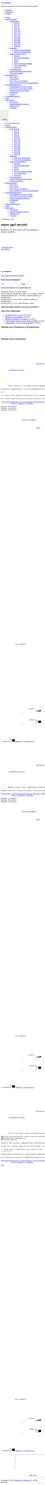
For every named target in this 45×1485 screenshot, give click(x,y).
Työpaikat (13, 108)
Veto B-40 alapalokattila (22, 52)
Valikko (4, 119)
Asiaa (7, 98)
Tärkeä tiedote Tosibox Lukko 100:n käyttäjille (21, 321)
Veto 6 (16, 60)
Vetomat (17, 56)
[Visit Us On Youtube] (19, 335)
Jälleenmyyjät (14, 106)
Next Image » (5, 249)
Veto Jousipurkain (20, 65)
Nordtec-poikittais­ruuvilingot (19, 90)
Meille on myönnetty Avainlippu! (16, 319)
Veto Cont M (14, 79)
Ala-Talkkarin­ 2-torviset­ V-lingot (21, 87)
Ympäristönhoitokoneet (13, 85)
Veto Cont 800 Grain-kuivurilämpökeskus (24, 83)
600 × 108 (21, 230)
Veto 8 (16, 62)
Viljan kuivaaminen (16, 73)
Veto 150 (17, 35)
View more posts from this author (12, 275)
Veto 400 (17, 40)
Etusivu (7, 17)
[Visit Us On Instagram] (25, 335)
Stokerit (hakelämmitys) (18, 54)
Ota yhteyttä (14, 102)
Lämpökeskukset (11, 75)
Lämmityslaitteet (11, 19)
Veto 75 (16, 27)
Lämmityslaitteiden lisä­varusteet (21, 71)
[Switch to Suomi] (8, 10)
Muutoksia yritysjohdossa (14, 317)
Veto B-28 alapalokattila (22, 50)
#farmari (36, 794)
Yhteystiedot (9, 100)
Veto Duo (17, 67)
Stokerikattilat (14, 21)
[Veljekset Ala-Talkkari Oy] (6, 3)
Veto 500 (17, 42)
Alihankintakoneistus (12, 96)
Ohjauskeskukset (15, 69)
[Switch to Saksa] (8, 14)
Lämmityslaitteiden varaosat (19, 104)
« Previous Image (7, 247)
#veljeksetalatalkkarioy (12, 402)
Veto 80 (16, 29)
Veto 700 (17, 44)
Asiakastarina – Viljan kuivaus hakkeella (19, 323)
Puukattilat (13, 48)
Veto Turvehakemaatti (21, 58)
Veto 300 (17, 38)
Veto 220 (17, 37)
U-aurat (12, 94)
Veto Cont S (14, 77)
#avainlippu (39, 402)
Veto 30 (16, 23)
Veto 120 (17, 33)
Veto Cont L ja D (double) (19, 81)
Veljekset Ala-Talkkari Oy (23, 1480)
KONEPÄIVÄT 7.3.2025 (14, 315)
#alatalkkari (28, 402)
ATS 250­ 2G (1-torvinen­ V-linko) (21, 89)
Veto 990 (17, 46)
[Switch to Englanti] (9, 12)
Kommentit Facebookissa (24, 741)
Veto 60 (16, 25)
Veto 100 (17, 31)
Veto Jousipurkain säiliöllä (23, 63)
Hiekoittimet (14, 92)
